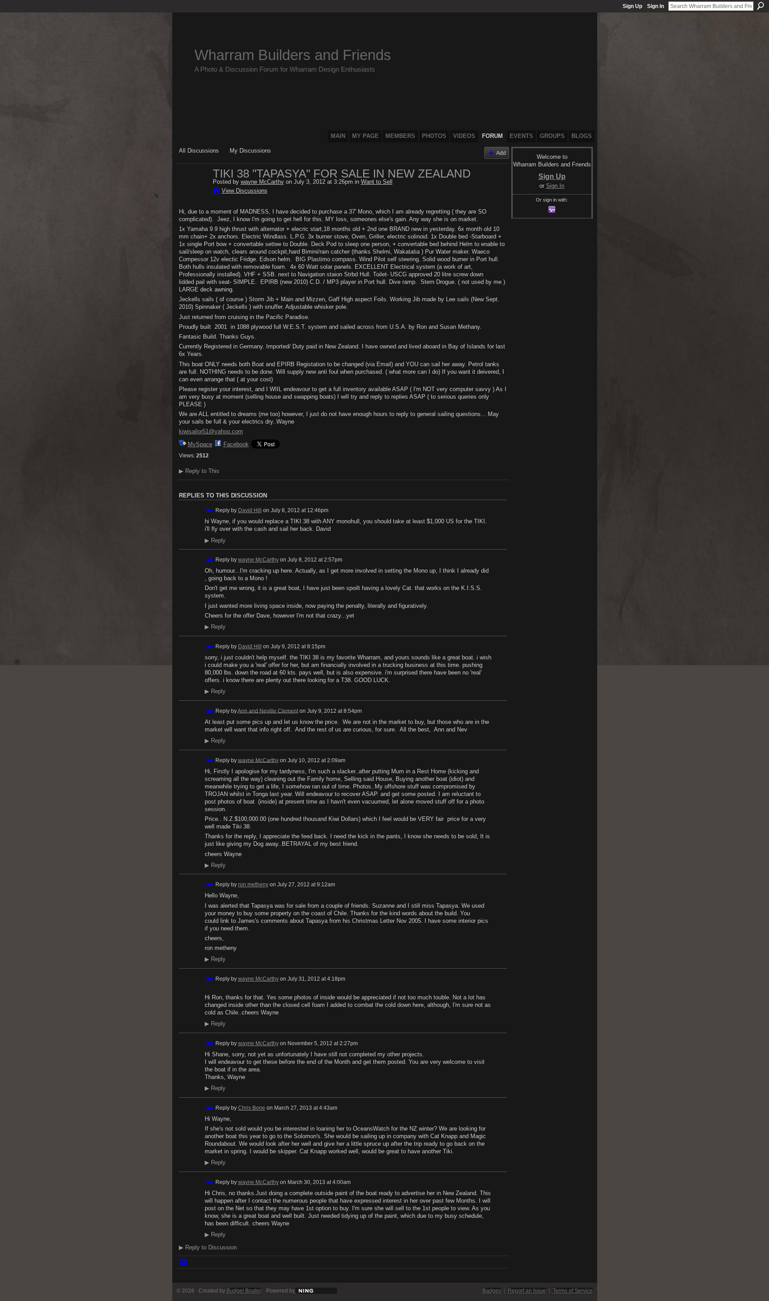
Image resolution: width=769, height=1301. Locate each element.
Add (501, 153)
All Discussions (199, 150)
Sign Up (632, 6)
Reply (215, 540)
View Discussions (244, 190)
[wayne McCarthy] (193, 192)
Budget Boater (244, 1291)
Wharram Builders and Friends (292, 55)
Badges (491, 1291)
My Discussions (250, 150)
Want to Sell (377, 181)
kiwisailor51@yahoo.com (211, 431)
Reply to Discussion (208, 1247)
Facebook (236, 444)
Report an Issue (527, 1291)
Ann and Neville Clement (268, 710)
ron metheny (253, 884)
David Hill (250, 510)
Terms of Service (573, 1291)
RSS (184, 1262)
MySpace (200, 444)
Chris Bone (251, 1108)
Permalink (210, 510)
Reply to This (199, 471)
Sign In (655, 6)
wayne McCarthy (262, 181)
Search (760, 6)
